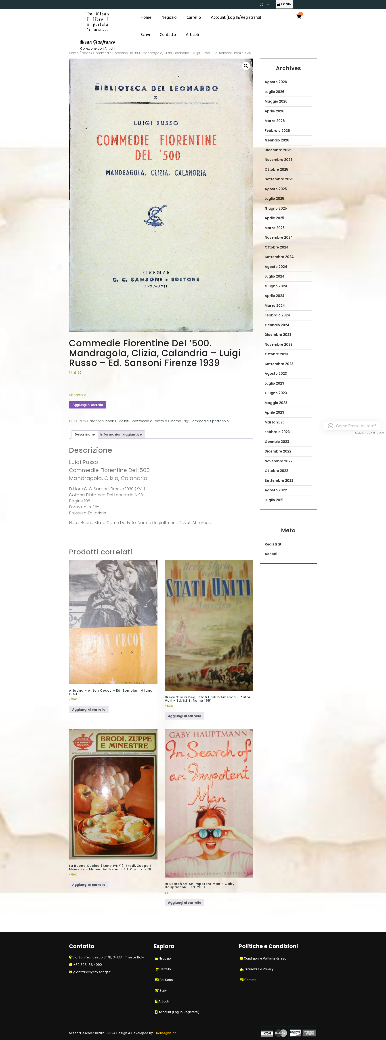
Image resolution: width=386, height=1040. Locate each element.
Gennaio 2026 (277, 140)
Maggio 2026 (276, 101)
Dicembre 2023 (278, 334)
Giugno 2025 (276, 208)
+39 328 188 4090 (87, 964)
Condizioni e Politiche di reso (264, 958)
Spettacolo (219, 421)
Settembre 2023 (279, 364)
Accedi (271, 554)
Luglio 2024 (275, 276)
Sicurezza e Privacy (258, 969)
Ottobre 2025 (276, 169)
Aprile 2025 (274, 218)
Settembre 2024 (279, 257)
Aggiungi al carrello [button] (88, 709)
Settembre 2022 (279, 480)
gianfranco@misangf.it (92, 972)
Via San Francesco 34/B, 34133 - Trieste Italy (108, 957)
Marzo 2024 (275, 305)
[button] (246, 66)
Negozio (169, 17)
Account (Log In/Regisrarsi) (178, 1012)
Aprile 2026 (274, 111)
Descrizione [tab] (85, 434)
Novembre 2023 (278, 344)
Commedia (199, 421)
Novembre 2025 (278, 159)
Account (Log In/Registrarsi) (236, 17)
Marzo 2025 (275, 227)
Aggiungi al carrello (87, 405)
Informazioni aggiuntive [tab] (121, 434)
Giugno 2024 (276, 286)
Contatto (168, 34)
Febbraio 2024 (277, 315)
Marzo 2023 (275, 422)
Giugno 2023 (276, 393)
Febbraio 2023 (277, 431)
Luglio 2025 (274, 198)
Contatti (249, 980)
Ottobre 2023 (276, 354)
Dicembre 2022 (278, 451)
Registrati (273, 544)
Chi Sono (166, 980)
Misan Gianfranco (97, 42)
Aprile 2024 (275, 295)
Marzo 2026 (275, 120)
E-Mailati (122, 421)
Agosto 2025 (276, 189)
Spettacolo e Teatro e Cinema (156, 421)
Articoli (192, 34)
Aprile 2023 (274, 412)
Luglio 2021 (274, 500)
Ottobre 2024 (277, 247)
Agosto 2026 (276, 82)
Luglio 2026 (274, 91)
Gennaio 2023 (277, 441)
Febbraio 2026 (277, 130)
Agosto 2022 (276, 490)
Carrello (194, 17)
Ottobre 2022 (276, 470)
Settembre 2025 (279, 179)
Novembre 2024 (279, 237)
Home (146, 17)
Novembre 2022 (278, 461)
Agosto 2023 (276, 373)
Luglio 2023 (274, 383)
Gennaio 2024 (277, 325)
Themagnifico (164, 1033)
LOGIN (286, 4)
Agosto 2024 (276, 266)
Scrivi (145, 34)
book (86, 53)
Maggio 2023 (276, 402)
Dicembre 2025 (278, 150)
